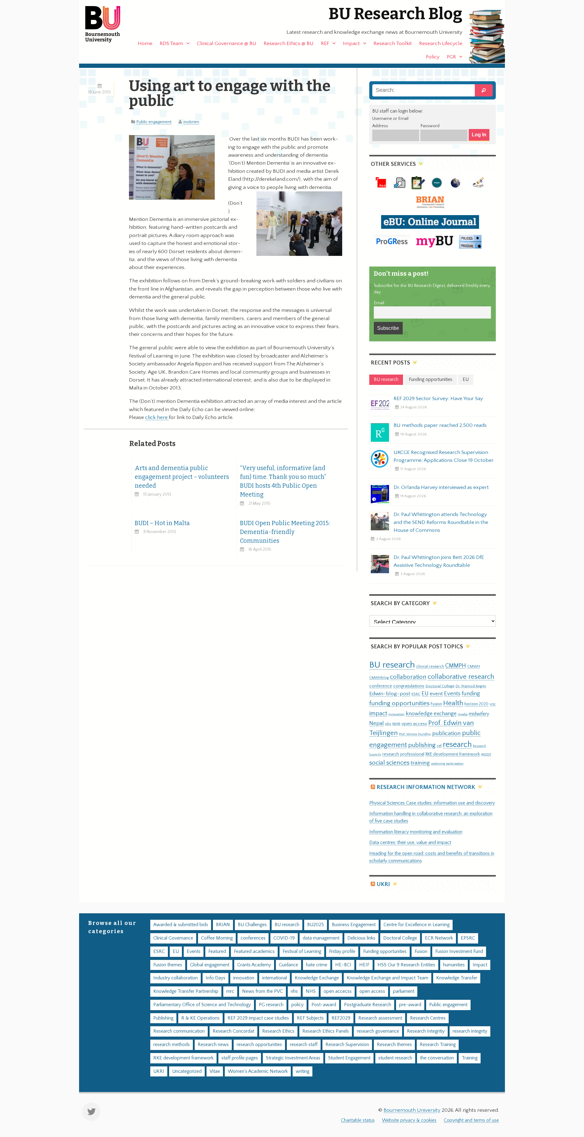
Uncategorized (187, 1071)
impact (378, 713)
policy (297, 1004)
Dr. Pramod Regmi (471, 686)
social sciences (389, 762)
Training (470, 1058)
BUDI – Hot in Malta (162, 523)
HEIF (364, 965)
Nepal (376, 723)
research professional (403, 754)
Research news (213, 1044)
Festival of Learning (302, 951)
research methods (171, 1044)
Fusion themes (167, 965)
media (463, 714)
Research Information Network (426, 787)
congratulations (408, 686)
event (436, 694)
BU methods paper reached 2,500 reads (440, 425)
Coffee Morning (217, 938)
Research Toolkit (393, 43)
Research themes (394, 1044)
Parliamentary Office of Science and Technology (202, 1004)
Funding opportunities (385, 951)
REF (325, 43)
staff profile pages (239, 1058)
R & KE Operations (200, 1018)
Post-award (323, 1004)
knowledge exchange (431, 713)
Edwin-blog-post (389, 694)
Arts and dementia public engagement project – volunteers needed (182, 477)
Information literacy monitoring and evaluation (415, 832)
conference (380, 686)
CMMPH (455, 665)
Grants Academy (254, 965)
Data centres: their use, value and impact (410, 842)
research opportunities (259, 1044)
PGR (451, 57)
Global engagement (209, 965)
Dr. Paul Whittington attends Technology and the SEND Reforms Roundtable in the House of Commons (441, 522)
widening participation (447, 764)
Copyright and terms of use (471, 1120)
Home (145, 43)
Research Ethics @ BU (289, 43)
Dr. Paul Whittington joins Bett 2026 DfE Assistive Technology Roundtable (439, 561)
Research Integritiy (426, 1031)
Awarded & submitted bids (180, 924)
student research (395, 1058)
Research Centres (428, 1018)
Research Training (438, 1044)
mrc (230, 991)
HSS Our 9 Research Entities (406, 965)
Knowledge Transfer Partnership (185, 991)
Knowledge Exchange (317, 978)
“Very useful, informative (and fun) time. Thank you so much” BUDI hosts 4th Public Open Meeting (283, 481)
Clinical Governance (173, 938)
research (457, 744)
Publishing (163, 1018)
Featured (217, 951)
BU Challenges (252, 924)
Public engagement (154, 122)
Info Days (215, 978)
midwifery (479, 714)
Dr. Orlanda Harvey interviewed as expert (441, 487)
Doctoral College (440, 686)
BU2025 (315, 924)
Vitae (215, 1071)
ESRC (416, 694)
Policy (433, 57)
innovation (396, 714)
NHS (311, 991)
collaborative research (461, 677)
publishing (422, 745)
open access (414, 723)
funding (471, 693)
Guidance (288, 965)
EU (425, 693)
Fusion (436, 704)
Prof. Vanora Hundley (415, 734)
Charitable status (358, 1120)
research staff (304, 1044)
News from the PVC (262, 991)
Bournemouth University (108, 24)
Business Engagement (354, 924)
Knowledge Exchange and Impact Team (387, 978)
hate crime (316, 965)
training (420, 762)
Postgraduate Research (367, 1004)
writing (302, 1071)
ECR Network (439, 938)
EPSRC (468, 938)
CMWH (473, 666)
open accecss (338, 991)
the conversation (437, 1058)
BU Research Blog (395, 13)
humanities (454, 965)
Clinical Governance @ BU (226, 43)
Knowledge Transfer (456, 978)
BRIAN (223, 924)
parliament (403, 991)
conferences (253, 938)
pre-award (410, 1004)
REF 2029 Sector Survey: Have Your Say (438, 399)
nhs (388, 724)
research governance (378, 1031)
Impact (351, 43)
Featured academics (254, 951)
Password (430, 126)
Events (452, 693)
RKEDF (486, 754)
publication (446, 733)
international (274, 978)
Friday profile (342, 951)
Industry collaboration (175, 978)
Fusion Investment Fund (459, 951)
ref (439, 746)
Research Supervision (347, 1044)
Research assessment (380, 1018)
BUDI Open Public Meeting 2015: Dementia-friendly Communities (285, 532)
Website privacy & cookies (409, 1120)
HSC (493, 704)
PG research (271, 1004)
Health (453, 703)
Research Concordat (233, 1031)
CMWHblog (379, 678)
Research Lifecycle (440, 43)
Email (379, 303)
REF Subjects (310, 1018)
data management (321, 938)
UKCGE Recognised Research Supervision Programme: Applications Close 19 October (444, 456)
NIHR (396, 724)
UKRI (383, 884)
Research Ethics (278, 1031)
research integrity (470, 1031)
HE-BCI (343, 965)
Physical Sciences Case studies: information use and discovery (432, 803)
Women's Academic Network (258, 1071)
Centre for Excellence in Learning (417, 924)
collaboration (408, 677)
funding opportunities (399, 703)
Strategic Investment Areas (293, 1058)
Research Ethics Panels (325, 1031)
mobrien (191, 122)
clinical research (430, 666)
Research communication (179, 1031)
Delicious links (361, 938)
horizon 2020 (476, 704)
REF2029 (341, 1018)
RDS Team (171, 43)
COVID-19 (284, 938)
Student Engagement (349, 1058)
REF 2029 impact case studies (258, 1018)
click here (157, 417)
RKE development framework (453, 754)
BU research (392, 665)
